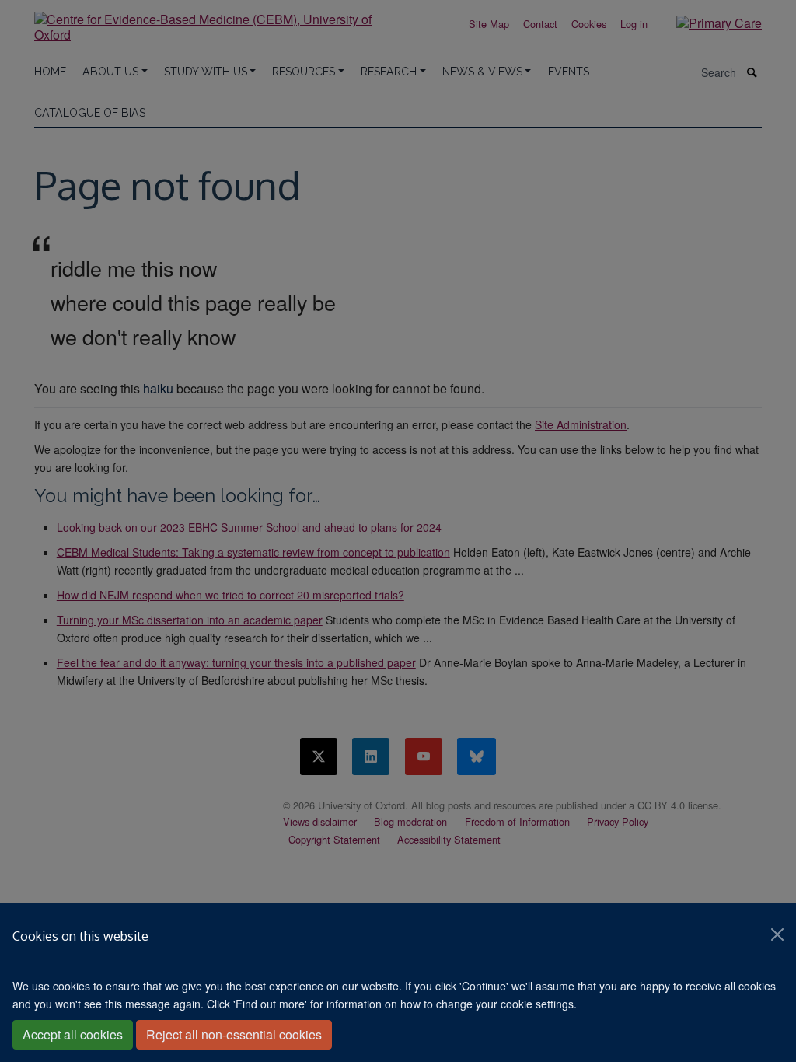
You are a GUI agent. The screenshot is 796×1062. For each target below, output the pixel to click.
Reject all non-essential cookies (234, 1034)
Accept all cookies (73, 1034)
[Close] (777, 934)
